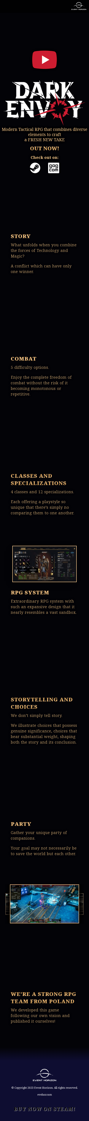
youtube (22, 7)
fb (41, 7)
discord (51, 7)
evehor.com (44, 1094)
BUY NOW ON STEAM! (44, 1109)
